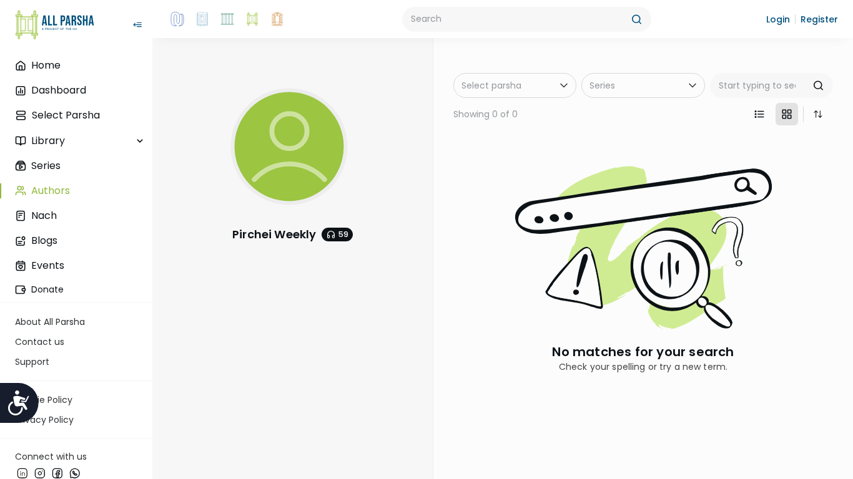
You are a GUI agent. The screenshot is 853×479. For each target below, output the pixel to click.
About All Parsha (50, 322)
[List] (759, 114)
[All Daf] (277, 19)
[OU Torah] (177, 19)
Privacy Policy (44, 420)
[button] (778, 19)
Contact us (39, 342)
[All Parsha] (252, 19)
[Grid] (787, 114)
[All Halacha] (227, 19)
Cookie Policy (43, 400)
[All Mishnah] (202, 19)
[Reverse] (818, 114)
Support (32, 362)
